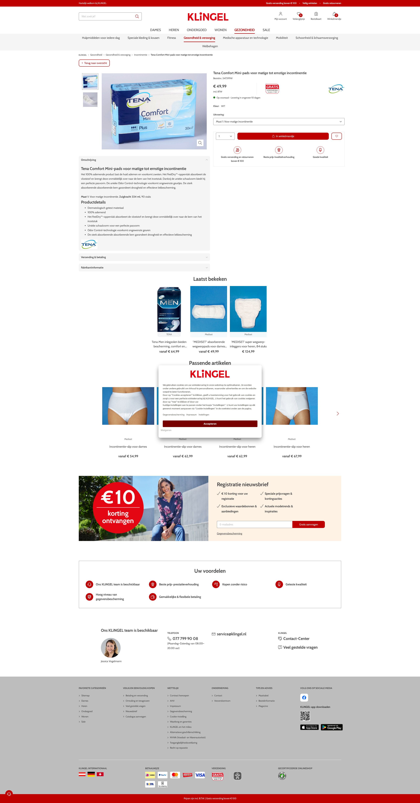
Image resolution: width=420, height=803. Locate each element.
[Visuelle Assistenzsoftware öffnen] (236, 776)
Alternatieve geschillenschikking (185, 732)
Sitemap (85, 695)
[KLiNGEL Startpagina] (208, 16)
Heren (84, 706)
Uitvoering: (218, 114)
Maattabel (263, 695)
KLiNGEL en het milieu (180, 726)
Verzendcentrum (222, 700)
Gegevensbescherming (229, 533)
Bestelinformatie (267, 700)
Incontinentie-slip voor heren (237, 446)
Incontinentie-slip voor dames (128, 446)
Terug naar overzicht (95, 63)
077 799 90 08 (185, 638)
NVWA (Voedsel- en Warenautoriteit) (188, 737)
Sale (83, 721)
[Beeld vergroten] (200, 143)
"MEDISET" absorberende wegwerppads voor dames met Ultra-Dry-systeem (208, 344)
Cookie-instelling (178, 716)
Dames (84, 700)
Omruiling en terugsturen (138, 700)
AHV (172, 700)
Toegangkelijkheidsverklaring (183, 742)
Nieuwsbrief (131, 711)
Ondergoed (87, 711)
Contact (218, 695)
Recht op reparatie (179, 747)
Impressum (175, 706)
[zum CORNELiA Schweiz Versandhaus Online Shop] (100, 774)
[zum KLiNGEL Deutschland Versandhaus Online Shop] (91, 774)
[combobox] (110, 16)
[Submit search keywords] (137, 16)
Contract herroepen (179, 695)
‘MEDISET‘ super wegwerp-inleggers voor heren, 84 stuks (248, 344)
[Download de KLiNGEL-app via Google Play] (332, 727)
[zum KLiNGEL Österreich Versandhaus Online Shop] (82, 774)
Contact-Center (296, 638)
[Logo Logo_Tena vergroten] (336, 89)
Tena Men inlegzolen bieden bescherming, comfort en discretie (169, 344)
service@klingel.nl (231, 634)
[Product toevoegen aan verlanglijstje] (336, 136)
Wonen (84, 716)
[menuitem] (155, 30)
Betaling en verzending (137, 695)
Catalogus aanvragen (136, 716)
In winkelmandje (285, 136)
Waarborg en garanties (181, 721)
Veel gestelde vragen (300, 647)
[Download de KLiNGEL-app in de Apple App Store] (309, 727)
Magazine (263, 706)
